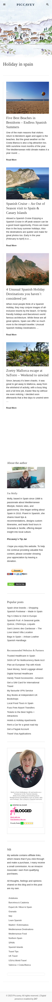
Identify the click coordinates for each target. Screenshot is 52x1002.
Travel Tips (13, 951)
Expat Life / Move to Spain (20, 907)
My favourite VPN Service (20, 690)
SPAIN (12, 943)
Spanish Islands (16, 947)
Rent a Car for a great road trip (22, 724)
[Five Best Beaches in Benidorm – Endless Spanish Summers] (27, 98)
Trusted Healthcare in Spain (21, 656)
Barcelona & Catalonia (19, 902)
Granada (12, 911)
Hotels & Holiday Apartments (21, 720)
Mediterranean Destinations (21, 929)
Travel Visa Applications (19, 733)
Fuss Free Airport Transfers (21, 707)
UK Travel (13, 956)
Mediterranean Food (18, 934)
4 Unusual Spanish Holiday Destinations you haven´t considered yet (25, 293)
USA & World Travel (18, 960)
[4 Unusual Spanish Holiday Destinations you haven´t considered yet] (27, 269)
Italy (10, 916)
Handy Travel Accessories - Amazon (25, 678)
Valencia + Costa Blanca (20, 965)
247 (35, 999)
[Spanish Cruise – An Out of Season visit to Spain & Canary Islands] (27, 183)
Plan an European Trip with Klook (24, 664)
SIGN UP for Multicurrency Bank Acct (26, 660)
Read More (11, 160)
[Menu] (4, 4)
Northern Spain (15, 938)
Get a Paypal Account (18, 729)
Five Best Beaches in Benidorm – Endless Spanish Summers (26, 122)
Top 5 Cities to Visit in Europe (22, 616)
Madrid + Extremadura (18, 925)
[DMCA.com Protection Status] (16, 585)
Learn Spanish (15, 920)
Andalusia (13, 898)
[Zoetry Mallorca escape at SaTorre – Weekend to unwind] (27, 354)
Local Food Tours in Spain (20, 703)
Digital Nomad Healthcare (20, 673)
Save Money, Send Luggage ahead (25, 669)
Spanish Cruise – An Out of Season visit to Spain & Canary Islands (25, 208)
